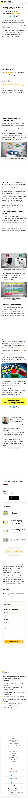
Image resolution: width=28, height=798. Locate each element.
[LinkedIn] (25, 415)
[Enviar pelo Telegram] (14, 16)
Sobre (13, 761)
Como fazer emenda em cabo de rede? (13, 85)
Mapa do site (13, 753)
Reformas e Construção (14, 554)
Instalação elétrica (18, 551)
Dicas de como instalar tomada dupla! (14, 676)
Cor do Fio (18, 547)
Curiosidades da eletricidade (14, 745)
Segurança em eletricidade (14, 747)
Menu (26, 2)
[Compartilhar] (17, 16)
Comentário (7, 626)
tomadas (21, 350)
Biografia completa (14, 448)
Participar (14, 498)
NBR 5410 (18, 74)
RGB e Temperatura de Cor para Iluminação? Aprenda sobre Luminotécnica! (12, 705)
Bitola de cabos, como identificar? (12, 84)
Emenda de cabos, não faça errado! (13, 697)
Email (5, 491)
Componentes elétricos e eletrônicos (14, 741)
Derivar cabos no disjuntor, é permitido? (11, 679)
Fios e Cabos (8, 551)
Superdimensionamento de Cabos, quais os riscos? (14, 700)
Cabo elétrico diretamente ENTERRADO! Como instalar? (14, 693)
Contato (13, 755)
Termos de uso (13, 759)
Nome (5, 485)
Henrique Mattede (15, 13)
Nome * (6, 612)
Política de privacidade (13, 757)
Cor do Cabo (10, 547)
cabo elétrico (8, 72)
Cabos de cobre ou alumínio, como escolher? (13, 684)
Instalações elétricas (14, 743)
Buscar (22, 2)
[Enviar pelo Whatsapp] (10, 16)
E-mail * (6, 619)
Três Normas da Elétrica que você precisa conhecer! (12, 688)
